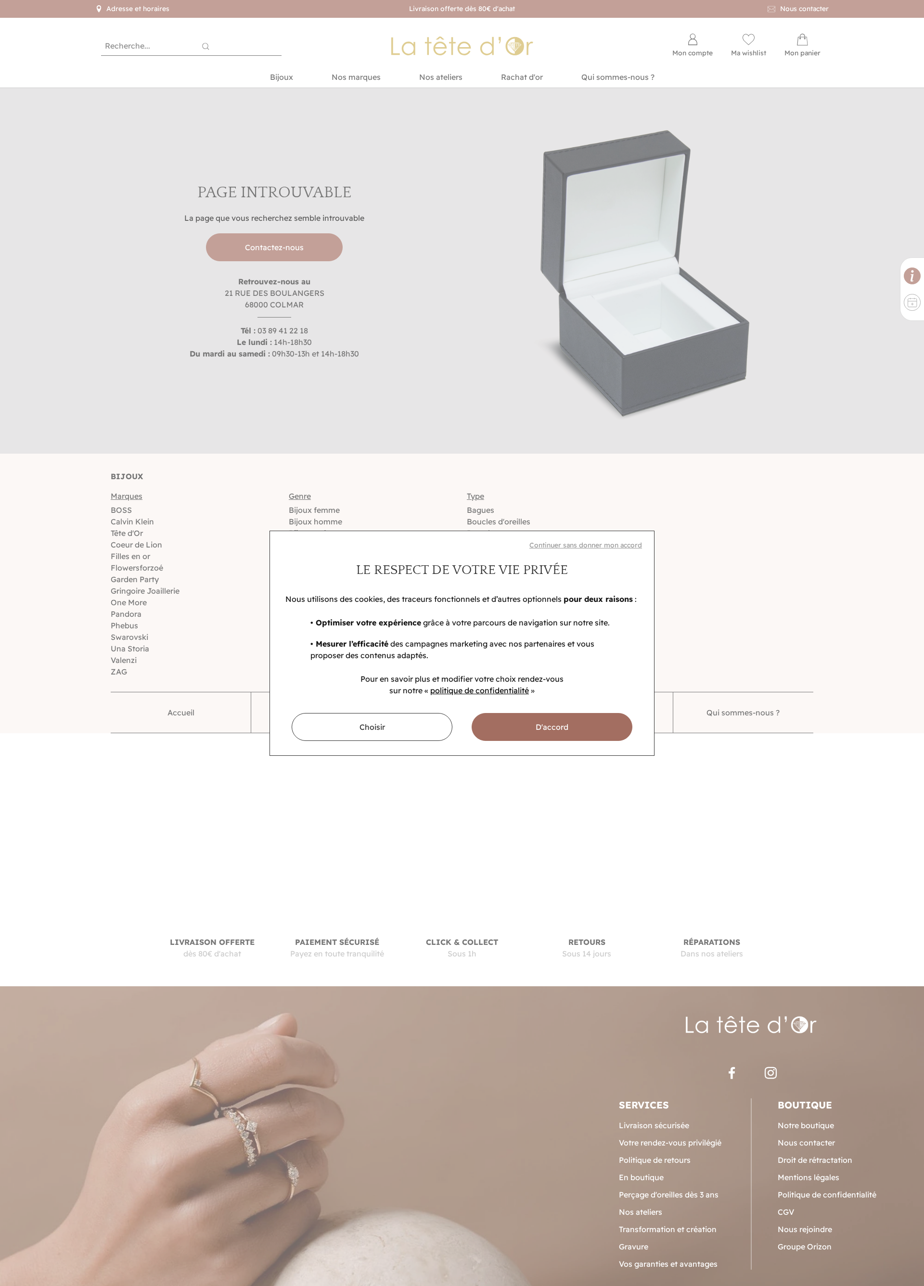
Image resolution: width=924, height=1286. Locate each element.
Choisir (372, 727)
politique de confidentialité (479, 690)
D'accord (552, 727)
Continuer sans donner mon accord (585, 545)
